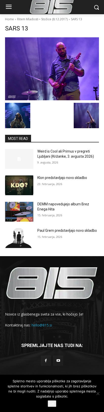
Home (9, 19)
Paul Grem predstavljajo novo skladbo (67, 230)
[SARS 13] (52, 68)
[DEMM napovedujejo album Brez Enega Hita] (19, 212)
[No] (97, 393)
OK (52, 404)
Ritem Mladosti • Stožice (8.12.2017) (42, 19)
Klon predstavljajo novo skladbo (62, 178)
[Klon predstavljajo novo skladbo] (19, 185)
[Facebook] (46, 361)
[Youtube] (58, 361)
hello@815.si (42, 325)
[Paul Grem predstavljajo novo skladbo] (19, 238)
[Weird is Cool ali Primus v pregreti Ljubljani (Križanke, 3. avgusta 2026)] (19, 159)
